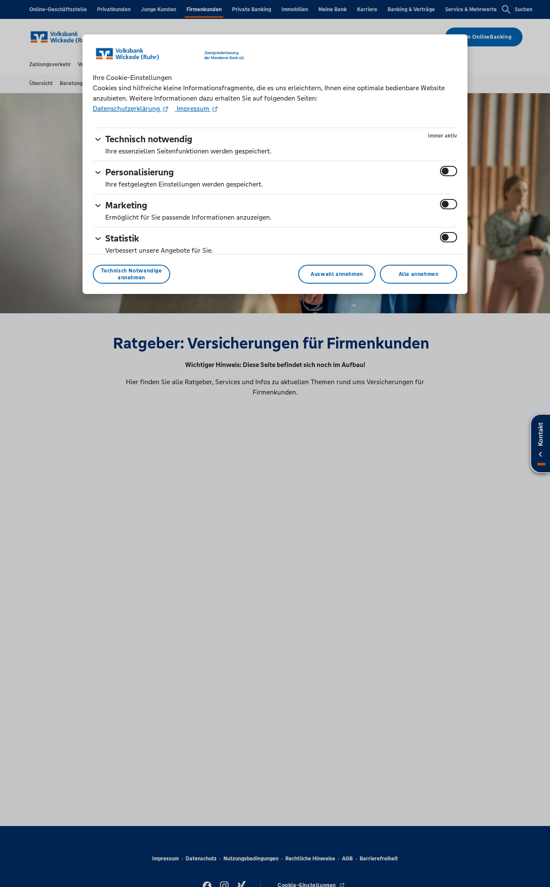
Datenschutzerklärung (127, 108)
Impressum (193, 108)
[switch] (448, 171)
